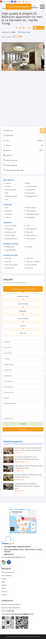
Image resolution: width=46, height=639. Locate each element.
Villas (3, 582)
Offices (4, 588)
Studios (4, 585)
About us (4, 591)
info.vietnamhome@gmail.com (14, 557)
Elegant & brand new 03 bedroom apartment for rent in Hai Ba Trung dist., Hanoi (27, 486)
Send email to (17, 614)
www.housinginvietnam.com (11, 608)
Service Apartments (8, 572)
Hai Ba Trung (25, 32)
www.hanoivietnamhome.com (11, 604)
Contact (4, 595)
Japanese (40, 28)
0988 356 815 (34, 8)
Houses (4, 579)
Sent (24, 429)
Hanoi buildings (7, 575)
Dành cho (8, 611)
